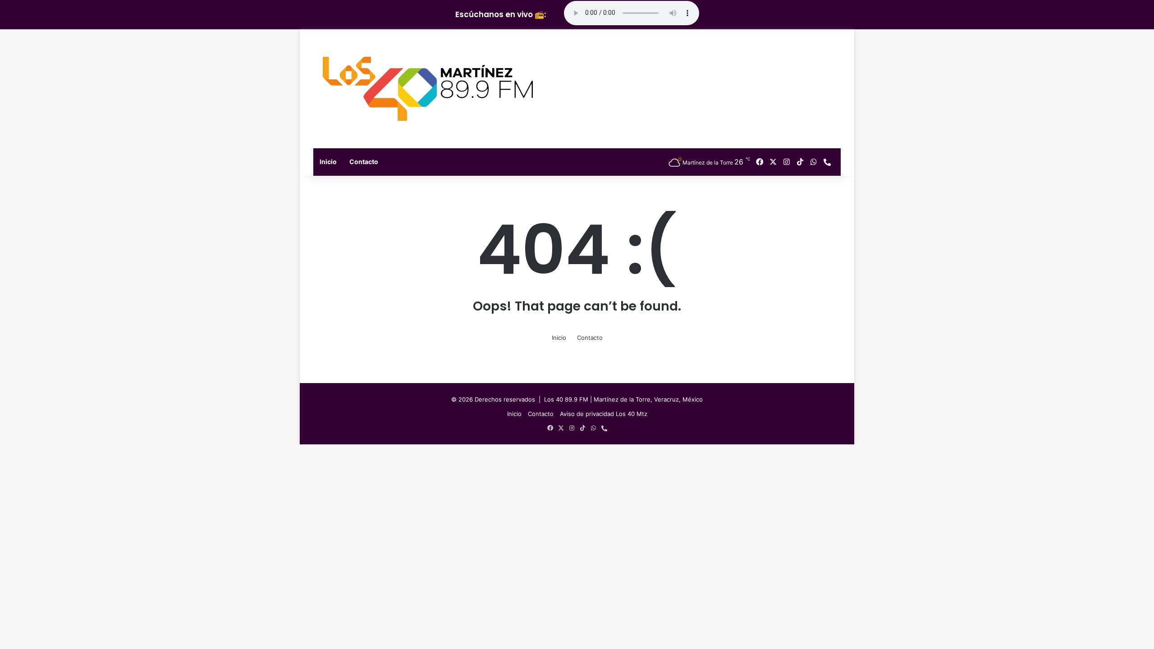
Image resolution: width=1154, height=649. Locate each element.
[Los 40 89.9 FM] (427, 88)
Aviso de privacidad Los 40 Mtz (603, 413)
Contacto (363, 161)
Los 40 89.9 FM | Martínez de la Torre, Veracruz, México (623, 399)
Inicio (328, 161)
